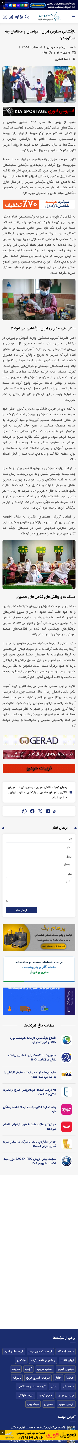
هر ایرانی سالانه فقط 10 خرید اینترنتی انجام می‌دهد (29, 1126)
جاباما (70, 1377)
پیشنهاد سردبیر (56, 47)
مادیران (48, 1404)
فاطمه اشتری (63, 59)
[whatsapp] (24, 811)
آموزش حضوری (47, 792)
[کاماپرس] (49, 16)
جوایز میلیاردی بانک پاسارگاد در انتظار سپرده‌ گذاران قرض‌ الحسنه (29, 1143)
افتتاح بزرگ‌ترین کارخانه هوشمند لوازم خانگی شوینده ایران (33, 1040)
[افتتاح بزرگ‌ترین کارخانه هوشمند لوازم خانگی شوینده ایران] (71, 1429)
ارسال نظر (21, 910)
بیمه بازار (68, 1386)
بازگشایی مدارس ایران (22, 792)
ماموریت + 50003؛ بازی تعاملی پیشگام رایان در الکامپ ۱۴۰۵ (32, 1057)
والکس (21, 1360)
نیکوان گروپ (66, 1369)
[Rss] (21, 16)
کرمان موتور (66, 1404)
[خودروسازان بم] (67, 1161)
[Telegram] (16, 16)
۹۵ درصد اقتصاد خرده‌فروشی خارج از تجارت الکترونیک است (29, 1092)
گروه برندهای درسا (40, 1351)
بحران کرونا (60, 787)
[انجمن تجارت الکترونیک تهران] (67, 1092)
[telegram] (48, 811)
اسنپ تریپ (44, 1369)
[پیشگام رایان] (67, 1057)
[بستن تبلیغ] (2, 2)
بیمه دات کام (65, 1351)
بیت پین (33, 1404)
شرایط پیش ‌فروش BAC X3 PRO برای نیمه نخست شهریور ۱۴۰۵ (29, 1161)
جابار (58, 1377)
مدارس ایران (59, 797)
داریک (16, 1369)
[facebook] (32, 811)
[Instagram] (10, 16)
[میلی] (67, 1075)
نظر (70, 874)
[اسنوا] (67, 1040)
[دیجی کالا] (67, 1127)
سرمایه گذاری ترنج (38, 1377)
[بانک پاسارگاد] (67, 1144)
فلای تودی (45, 1395)
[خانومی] (67, 1109)
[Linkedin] (4, 16)
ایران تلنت (67, 1360)
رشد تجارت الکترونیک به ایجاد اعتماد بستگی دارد (29, 1109)
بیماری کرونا (25, 787)
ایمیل (69, 856)
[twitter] (40, 811)
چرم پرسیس (65, 1395)
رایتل (54, 1386)
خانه (73, 47)
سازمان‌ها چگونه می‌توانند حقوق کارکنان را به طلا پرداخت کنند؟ (30, 1074)
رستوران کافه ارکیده (43, 1360)
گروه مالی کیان (13, 1351)
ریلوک (17, 1377)
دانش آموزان (43, 787)
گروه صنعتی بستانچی (31, 1386)
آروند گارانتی (25, 1395)
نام (70, 839)
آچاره (28, 1369)
